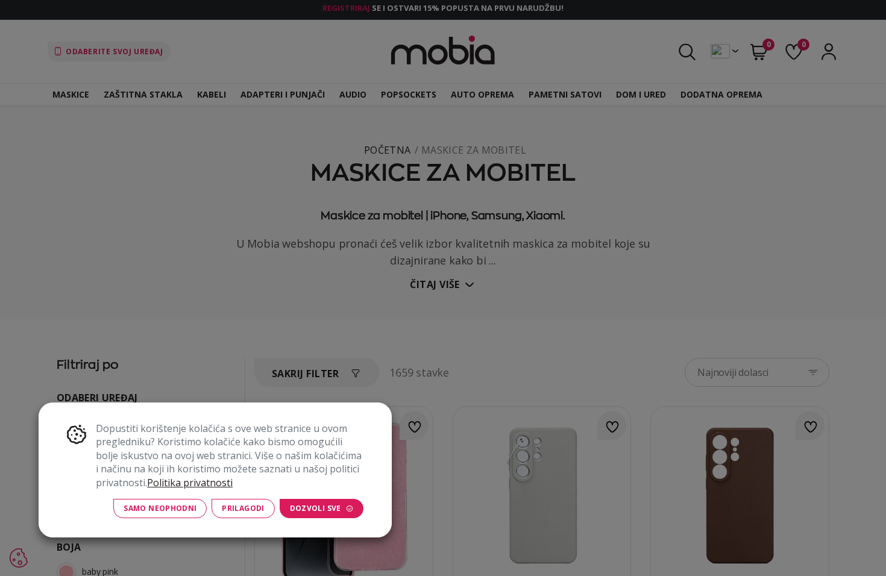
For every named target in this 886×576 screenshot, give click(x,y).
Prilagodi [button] (243, 508)
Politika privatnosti (190, 482)
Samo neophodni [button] (160, 508)
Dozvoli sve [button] (315, 508)
